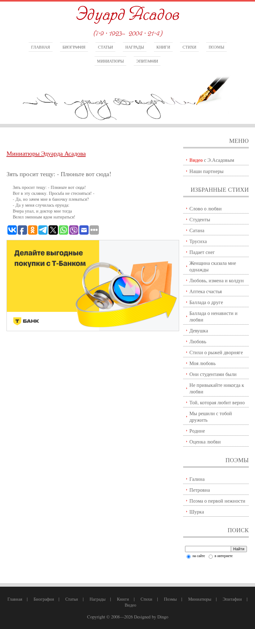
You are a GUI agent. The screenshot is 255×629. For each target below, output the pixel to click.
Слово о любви (205, 208)
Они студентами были (213, 374)
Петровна (199, 489)
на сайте (198, 555)
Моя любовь (202, 363)
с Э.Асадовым (211, 159)
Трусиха (198, 241)
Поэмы (216, 47)
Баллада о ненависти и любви (213, 316)
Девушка (198, 330)
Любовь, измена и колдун (216, 280)
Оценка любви (205, 441)
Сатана (196, 230)
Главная (40, 47)
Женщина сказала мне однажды (212, 266)
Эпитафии (147, 61)
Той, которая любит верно (217, 402)
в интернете (223, 555)
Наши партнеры (206, 171)
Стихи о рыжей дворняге (216, 352)
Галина (197, 479)
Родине (197, 430)
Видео (130, 605)
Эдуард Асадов (127, 14)
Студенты (199, 219)
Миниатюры (110, 61)
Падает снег (202, 252)
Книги (163, 47)
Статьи (105, 47)
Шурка (196, 511)
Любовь (197, 341)
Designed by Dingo (151, 617)
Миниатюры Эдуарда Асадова (46, 153)
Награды (134, 47)
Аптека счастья (205, 291)
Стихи (189, 47)
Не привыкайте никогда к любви (216, 388)
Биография (74, 47)
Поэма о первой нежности (217, 500)
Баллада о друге (206, 302)
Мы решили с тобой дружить (210, 416)
